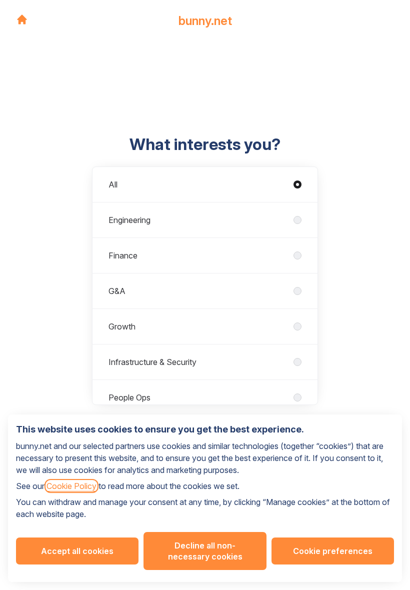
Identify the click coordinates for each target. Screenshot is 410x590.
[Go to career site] (22, 20)
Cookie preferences (332, 551)
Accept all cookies (77, 551)
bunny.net (205, 21)
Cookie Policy (71, 486)
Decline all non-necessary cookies (205, 551)
